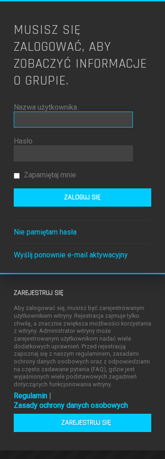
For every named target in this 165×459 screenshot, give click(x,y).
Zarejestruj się (86, 422)
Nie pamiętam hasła (45, 232)
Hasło (23, 141)
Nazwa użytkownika (45, 107)
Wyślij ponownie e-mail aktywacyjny (71, 255)
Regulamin (30, 395)
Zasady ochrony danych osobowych (71, 405)
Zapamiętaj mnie (49, 175)
